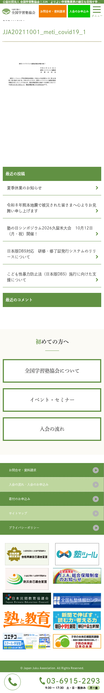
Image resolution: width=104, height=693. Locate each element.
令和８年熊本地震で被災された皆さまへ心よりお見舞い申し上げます (51, 208)
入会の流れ (52, 428)
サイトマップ (18, 513)
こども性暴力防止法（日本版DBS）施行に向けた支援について (51, 277)
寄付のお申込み (19, 498)
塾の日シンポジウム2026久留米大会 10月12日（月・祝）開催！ (50, 231)
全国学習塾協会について (52, 370)
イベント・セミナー (52, 399)
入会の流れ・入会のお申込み (29, 484)
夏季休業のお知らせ (24, 188)
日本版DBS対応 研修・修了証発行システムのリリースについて (51, 254)
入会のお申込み (79, 11)
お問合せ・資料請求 (52, 11)
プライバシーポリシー (24, 527)
